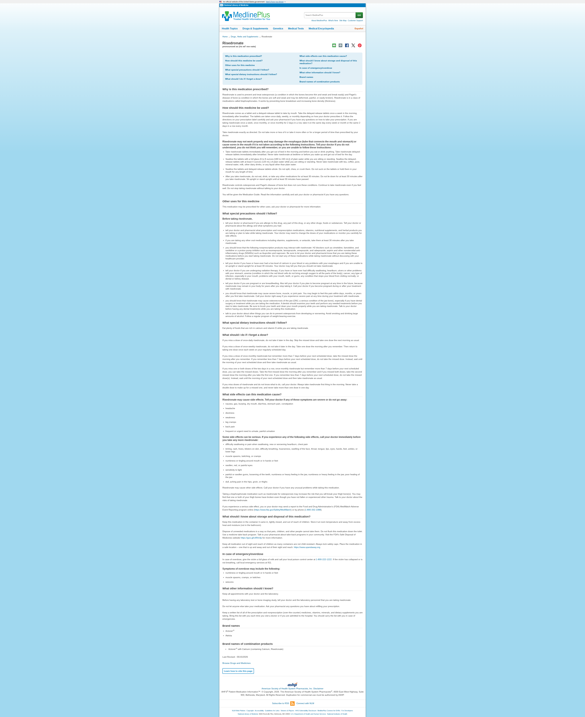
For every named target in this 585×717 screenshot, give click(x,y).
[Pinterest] (360, 45)
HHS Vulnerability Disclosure (305, 711)
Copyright (250, 711)
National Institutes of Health (337, 714)
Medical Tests (296, 28)
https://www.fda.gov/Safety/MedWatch (273, 510)
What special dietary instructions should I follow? (251, 74)
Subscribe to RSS (280, 703)
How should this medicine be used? (244, 60)
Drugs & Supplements (255, 28)
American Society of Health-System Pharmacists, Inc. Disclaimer (292, 688)
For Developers (347, 711)
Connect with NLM (305, 703)
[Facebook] (347, 45)
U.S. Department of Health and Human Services (308, 714)
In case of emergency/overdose (316, 68)
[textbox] (330, 15)
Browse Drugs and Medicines (236, 663)
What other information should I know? (320, 72)
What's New (333, 20)
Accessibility (259, 711)
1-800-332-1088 (313, 510)
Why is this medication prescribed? (243, 56)
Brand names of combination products (320, 81)
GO (359, 15)
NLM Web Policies (238, 711)
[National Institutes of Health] (222, 5)
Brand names (306, 77)
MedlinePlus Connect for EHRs (328, 711)
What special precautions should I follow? (247, 70)
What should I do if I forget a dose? (243, 79)
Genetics (278, 28)
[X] (353, 45)
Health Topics (230, 28)
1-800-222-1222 (324, 559)
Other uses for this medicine (240, 65)
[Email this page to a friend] (334, 45)
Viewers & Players (287, 711)
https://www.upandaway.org (307, 547)
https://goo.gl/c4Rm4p (251, 538)
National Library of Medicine (236, 5)
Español (359, 28)
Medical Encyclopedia (321, 28)
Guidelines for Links (272, 711)
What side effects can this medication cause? (323, 56)
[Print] (340, 45)
